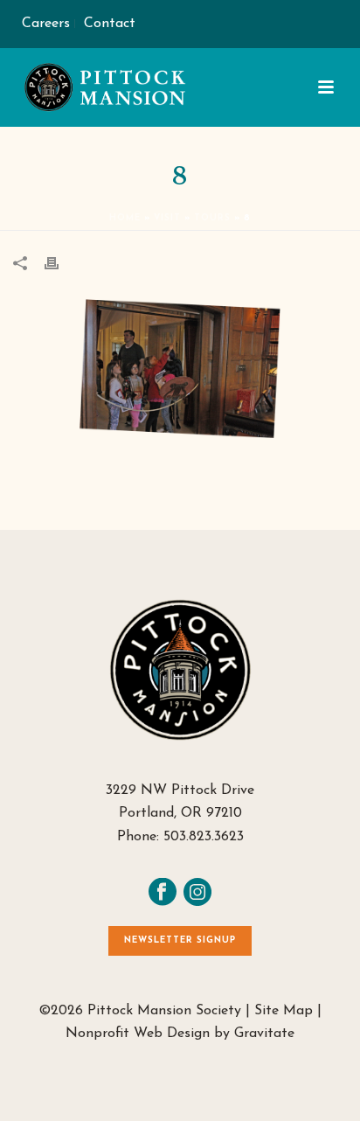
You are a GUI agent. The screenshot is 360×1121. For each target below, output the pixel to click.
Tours (212, 218)
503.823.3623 (203, 837)
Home (125, 218)
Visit (167, 218)
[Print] (60, 263)
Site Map (283, 1011)
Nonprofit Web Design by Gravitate (180, 1034)
